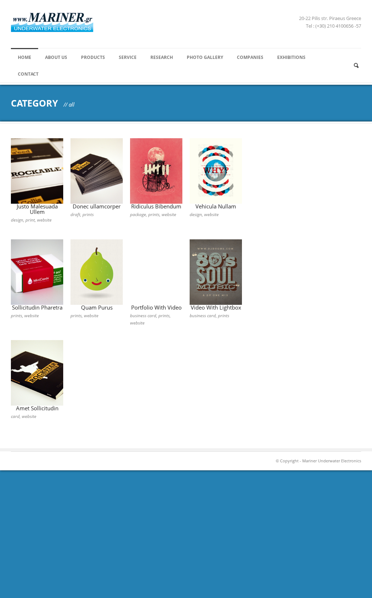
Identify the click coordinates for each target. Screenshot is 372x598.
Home (24, 57)
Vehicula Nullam (215, 206)
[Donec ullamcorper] (96, 171)
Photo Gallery (205, 57)
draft (75, 214)
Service (128, 57)
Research (161, 57)
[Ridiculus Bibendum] (156, 171)
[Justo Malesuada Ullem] (37, 171)
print (30, 220)
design (17, 220)
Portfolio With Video (156, 307)
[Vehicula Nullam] (216, 171)
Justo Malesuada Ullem (37, 209)
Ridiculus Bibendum (156, 206)
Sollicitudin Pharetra (37, 307)
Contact (28, 74)
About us (56, 57)
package (138, 214)
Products (93, 57)
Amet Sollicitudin (37, 408)
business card (143, 315)
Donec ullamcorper (97, 206)
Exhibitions (291, 57)
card (15, 416)
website (44, 220)
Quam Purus (97, 307)
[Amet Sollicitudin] (37, 373)
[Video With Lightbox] (216, 272)
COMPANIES (250, 57)
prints (88, 214)
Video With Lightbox (216, 307)
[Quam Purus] (96, 272)
